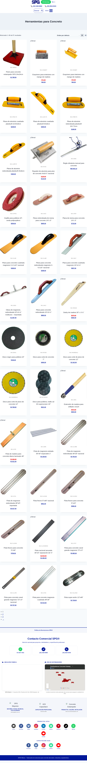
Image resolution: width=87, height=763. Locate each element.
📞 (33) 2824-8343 (50, 6)
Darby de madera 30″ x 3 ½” (73, 312)
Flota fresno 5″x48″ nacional (43, 501)
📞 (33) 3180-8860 (36, 6)
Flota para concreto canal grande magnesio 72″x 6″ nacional (13, 599)
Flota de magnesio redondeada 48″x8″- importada (13, 503)
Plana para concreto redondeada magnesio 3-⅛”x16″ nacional (43, 265)
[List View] (85, 35)
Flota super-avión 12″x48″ (73, 597)
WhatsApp (45, 2)
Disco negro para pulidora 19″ (13, 357)
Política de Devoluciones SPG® (43, 630)
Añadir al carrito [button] (13, 82)
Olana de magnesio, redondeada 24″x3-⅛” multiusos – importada (13, 312)
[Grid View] (82, 35)
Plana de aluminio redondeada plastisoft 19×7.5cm (74, 123)
